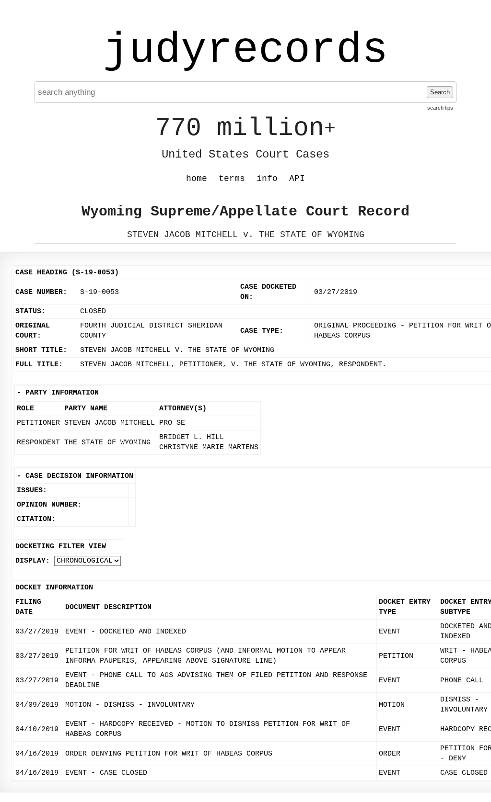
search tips (440, 108)
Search (440, 92)
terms (232, 178)
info (267, 178)
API (297, 178)
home (196, 178)
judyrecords (245, 50)
